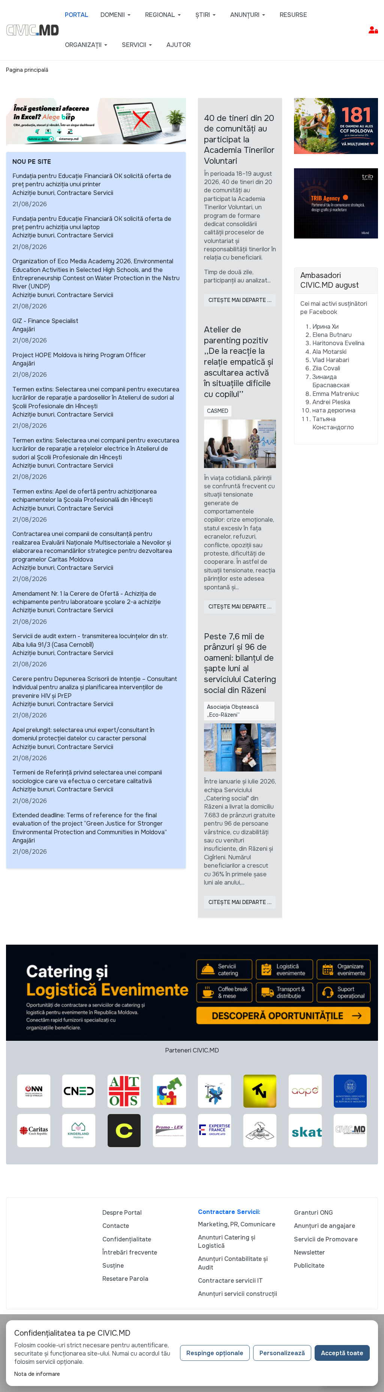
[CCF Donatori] (336, 125)
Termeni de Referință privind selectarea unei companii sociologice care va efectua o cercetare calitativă (87, 776)
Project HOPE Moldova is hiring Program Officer (79, 355)
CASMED (217, 411)
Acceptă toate (342, 1353)
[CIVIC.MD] (32, 29)
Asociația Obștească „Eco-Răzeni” (233, 711)
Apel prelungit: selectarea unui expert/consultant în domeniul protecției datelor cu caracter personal (83, 734)
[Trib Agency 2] (336, 203)
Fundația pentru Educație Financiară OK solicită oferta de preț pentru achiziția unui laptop (91, 223)
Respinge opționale (214, 1353)
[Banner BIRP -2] (96, 121)
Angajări (23, 329)
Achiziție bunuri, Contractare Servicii (62, 193)
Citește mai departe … (240, 300)
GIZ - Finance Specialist (45, 321)
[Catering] (192, 992)
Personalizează (282, 1353)
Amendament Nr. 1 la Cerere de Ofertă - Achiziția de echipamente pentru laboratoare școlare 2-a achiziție (86, 598)
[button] (116, 15)
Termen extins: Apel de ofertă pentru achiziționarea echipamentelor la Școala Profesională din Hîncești (84, 496)
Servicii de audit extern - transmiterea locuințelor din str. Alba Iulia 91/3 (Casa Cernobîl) (90, 640)
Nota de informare (37, 1374)
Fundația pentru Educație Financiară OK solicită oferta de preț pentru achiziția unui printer (91, 180)
